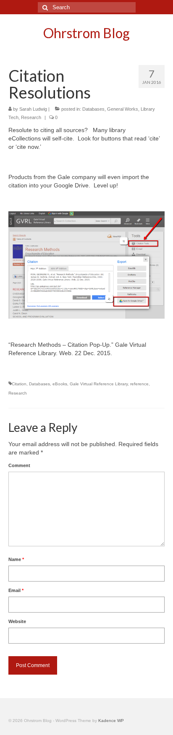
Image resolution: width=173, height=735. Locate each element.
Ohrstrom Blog (86, 33)
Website (17, 621)
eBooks (59, 384)
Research (31, 117)
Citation (19, 384)
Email (16, 590)
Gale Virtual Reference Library (99, 384)
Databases (93, 109)
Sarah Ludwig (33, 109)
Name (16, 559)
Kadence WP (111, 720)
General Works (122, 109)
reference (139, 384)
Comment (19, 465)
